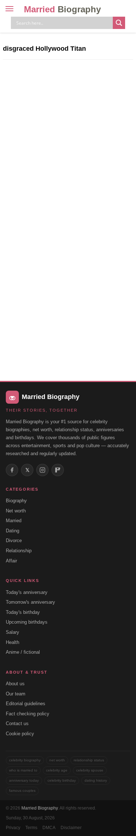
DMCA (48, 827)
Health (12, 642)
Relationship (19, 550)
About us (15, 683)
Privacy (13, 827)
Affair (11, 560)
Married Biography (39, 808)
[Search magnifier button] (119, 23)
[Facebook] (12, 470)
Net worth (16, 510)
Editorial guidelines (25, 703)
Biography (16, 500)
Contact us (17, 723)
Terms (31, 827)
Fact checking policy (27, 713)
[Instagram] (42, 470)
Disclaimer (71, 827)
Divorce (14, 540)
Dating (12, 530)
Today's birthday (23, 612)
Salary (12, 632)
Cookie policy (20, 733)
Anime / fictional (23, 652)
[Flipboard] (57, 470)
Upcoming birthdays (27, 622)
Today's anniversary (27, 592)
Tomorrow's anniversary (30, 602)
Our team (15, 693)
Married (62, 9)
